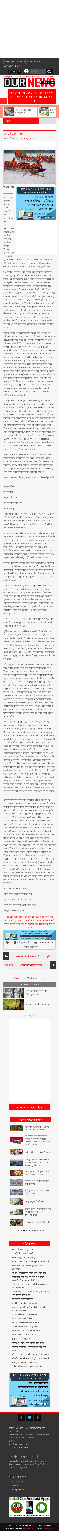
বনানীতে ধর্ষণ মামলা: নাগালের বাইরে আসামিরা (27, 1366)
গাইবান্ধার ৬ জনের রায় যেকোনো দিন (24, 1362)
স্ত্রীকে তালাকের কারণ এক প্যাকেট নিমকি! (26, 1331)
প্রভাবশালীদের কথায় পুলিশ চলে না (23, 1249)
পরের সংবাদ (23, 965)
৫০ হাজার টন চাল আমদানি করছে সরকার (25, 1322)
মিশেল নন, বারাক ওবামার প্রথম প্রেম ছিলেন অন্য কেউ (31, 1261)
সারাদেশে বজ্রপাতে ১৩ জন (14, 128)
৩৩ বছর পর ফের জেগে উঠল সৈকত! (24, 1335)
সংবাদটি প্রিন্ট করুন (31, 947)
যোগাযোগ (29, 61)
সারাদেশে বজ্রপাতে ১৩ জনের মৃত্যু (23, 1257)
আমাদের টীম (20, 61)
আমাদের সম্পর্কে (9, 61)
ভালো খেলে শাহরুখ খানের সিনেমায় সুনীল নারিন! (28, 1343)
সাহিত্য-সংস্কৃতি (23, 942)
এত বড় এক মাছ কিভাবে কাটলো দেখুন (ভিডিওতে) (29, 1273)
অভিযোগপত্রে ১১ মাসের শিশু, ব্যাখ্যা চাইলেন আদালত (30, 1354)
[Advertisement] (29, 29)
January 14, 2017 (29, 138)
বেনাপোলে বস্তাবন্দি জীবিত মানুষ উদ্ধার (25, 1326)
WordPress (49, 1528)
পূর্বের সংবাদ (35, 956)
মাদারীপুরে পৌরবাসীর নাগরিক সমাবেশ (24, 1303)
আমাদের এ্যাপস (17, 1481)
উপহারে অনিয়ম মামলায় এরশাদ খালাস (24, 1314)
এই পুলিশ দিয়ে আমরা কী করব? (22, 1253)
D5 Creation (28, 1528)
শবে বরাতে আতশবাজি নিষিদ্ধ (22, 1318)
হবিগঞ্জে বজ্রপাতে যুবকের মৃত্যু (22, 1299)
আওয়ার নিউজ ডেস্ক (11, 138)
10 (43, 1230)
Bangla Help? (12, 66)
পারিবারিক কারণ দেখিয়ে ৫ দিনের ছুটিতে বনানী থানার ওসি (31, 1358)
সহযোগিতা (37, 61)
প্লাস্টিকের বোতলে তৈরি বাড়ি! (22, 1339)
